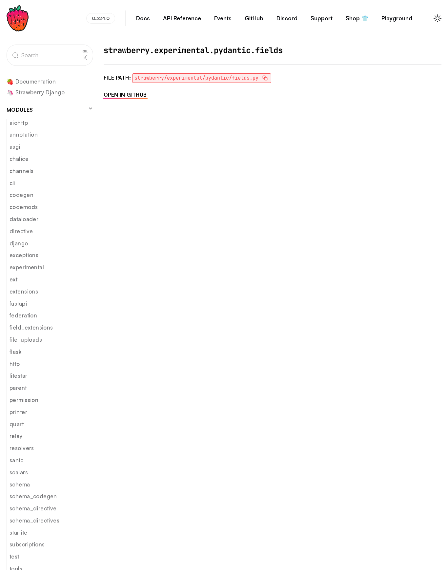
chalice (19, 158)
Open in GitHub (125, 94)
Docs (143, 18)
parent (18, 387)
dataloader (24, 219)
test (14, 556)
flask (15, 351)
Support (322, 18)
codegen (21, 194)
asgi (15, 146)
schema (20, 484)
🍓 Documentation (31, 82)
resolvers (22, 448)
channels (21, 170)
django (19, 243)
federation (23, 315)
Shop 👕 (357, 18)
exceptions (24, 255)
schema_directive (33, 508)
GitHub (254, 18)
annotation (24, 134)
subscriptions (27, 544)
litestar (18, 375)
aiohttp (19, 122)
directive (21, 231)
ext (13, 279)
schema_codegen (33, 496)
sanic (16, 460)
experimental (27, 267)
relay (16, 435)
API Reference (182, 18)
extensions (24, 291)
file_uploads (26, 339)
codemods (24, 206)
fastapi (18, 303)
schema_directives (34, 520)
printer (18, 411)
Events (223, 18)
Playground (396, 18)
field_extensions (31, 327)
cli (12, 183)
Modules (20, 109)
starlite (18, 532)
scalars (19, 472)
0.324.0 (101, 18)
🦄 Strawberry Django (36, 92)
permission (24, 399)
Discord (286, 18)
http (15, 363)
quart (17, 424)
